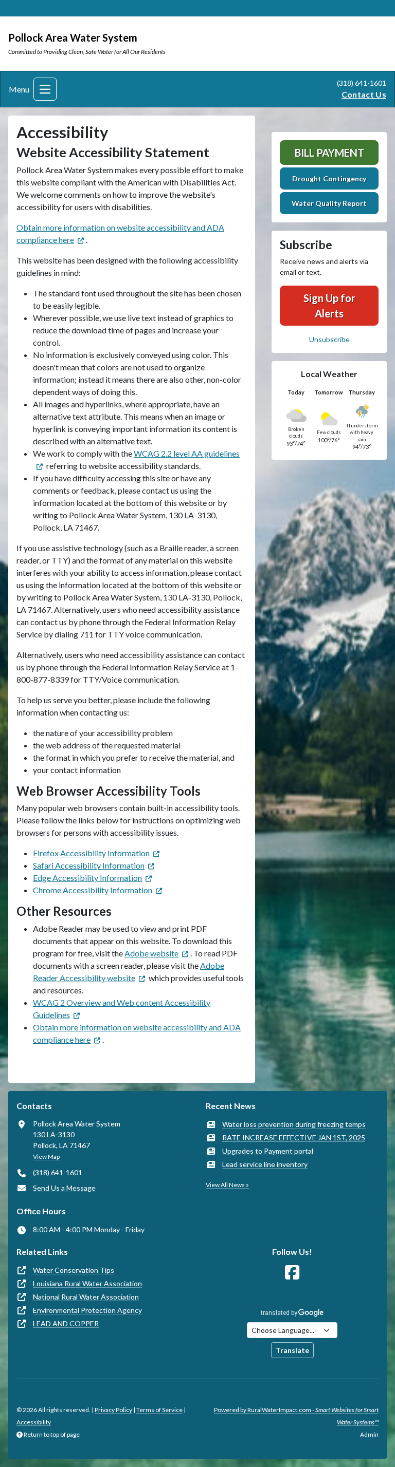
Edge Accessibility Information (87, 877)
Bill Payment (329, 152)
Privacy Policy (113, 1410)
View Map (46, 1156)
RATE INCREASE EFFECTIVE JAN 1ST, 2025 (293, 1137)
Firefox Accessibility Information (91, 853)
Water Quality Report (329, 203)
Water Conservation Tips (73, 1270)
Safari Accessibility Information (89, 865)
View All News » (227, 1185)
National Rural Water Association (86, 1296)
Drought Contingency (329, 178)
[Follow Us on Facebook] (292, 1272)
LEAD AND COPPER (66, 1323)
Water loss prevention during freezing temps (294, 1124)
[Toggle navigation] (45, 89)
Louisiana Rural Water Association (87, 1283)
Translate (292, 1350)
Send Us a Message (64, 1187)
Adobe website (151, 953)
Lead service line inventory (265, 1164)
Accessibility (33, 1422)
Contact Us (364, 94)
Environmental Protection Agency (87, 1310)
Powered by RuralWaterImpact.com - (296, 1416)
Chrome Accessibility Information (92, 890)
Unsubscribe (329, 339)
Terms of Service (159, 1410)
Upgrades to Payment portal (267, 1150)
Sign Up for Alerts (329, 305)
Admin (369, 1434)
